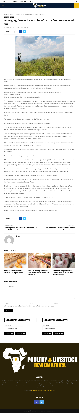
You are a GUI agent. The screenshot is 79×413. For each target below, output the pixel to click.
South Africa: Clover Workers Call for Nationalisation (60, 228)
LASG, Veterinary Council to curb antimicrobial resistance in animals (38, 272)
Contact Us (23, 1)
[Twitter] (42, 402)
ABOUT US (30, 1)
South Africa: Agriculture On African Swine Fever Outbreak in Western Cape (63, 272)
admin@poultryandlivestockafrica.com (43, 390)
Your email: (7, 325)
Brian (7, 27)
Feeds (11, 17)
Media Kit (15, 1)
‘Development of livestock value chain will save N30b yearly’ (20, 228)
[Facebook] (36, 402)
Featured (7, 17)
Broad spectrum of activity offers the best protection (13, 271)
